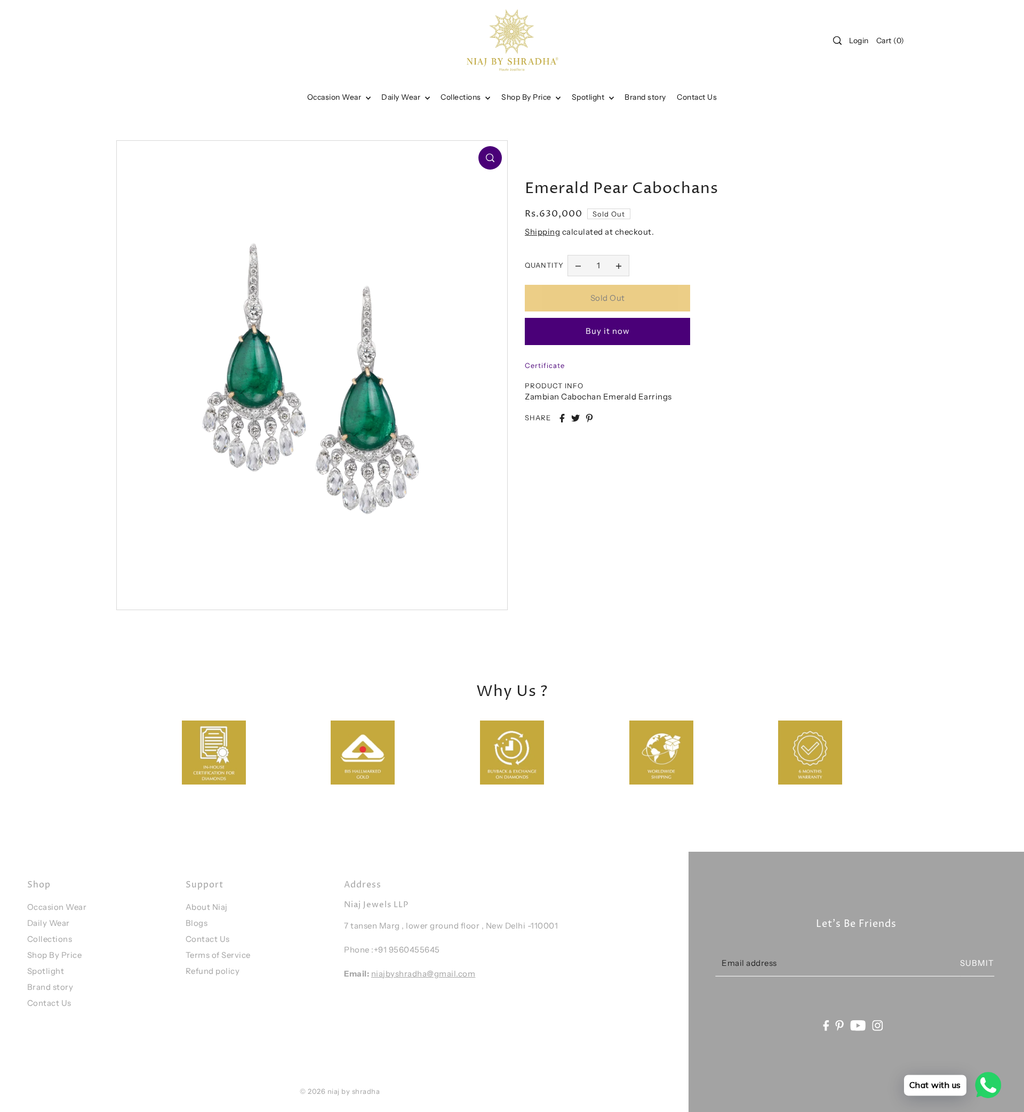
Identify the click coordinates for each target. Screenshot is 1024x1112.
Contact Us (49, 1003)
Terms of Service (218, 955)
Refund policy (213, 971)
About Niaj (207, 907)
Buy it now (608, 331)
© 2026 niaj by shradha (340, 1091)
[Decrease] (578, 265)
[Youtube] (858, 1025)
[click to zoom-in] (490, 158)
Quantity (544, 265)
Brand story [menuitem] (645, 97)
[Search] (837, 40)
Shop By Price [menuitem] (527, 97)
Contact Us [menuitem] (697, 97)
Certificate (545, 365)
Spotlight (46, 971)
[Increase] (619, 265)
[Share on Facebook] (562, 418)
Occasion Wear (335, 97)
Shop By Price (54, 955)
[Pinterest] (840, 1025)
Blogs (197, 923)
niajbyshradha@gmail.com (423, 974)
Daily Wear (401, 97)
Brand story (50, 987)
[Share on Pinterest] (589, 418)
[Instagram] (878, 1025)
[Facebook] (826, 1025)
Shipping (542, 232)
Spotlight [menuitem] (589, 97)
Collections (462, 97)
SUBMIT (977, 963)
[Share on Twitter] (575, 418)
